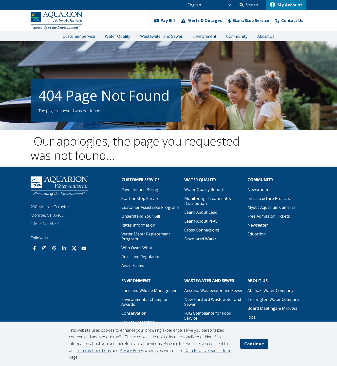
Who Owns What (136, 247)
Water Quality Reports (204, 189)
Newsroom (257, 189)
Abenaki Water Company (270, 290)
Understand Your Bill (140, 216)
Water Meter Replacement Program (145, 236)
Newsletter (257, 225)
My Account (289, 5)
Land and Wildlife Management (150, 290)
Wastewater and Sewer (161, 36)
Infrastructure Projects (268, 198)
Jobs (251, 317)
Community (236, 36)
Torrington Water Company (273, 299)
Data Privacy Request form (207, 350)
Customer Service (79, 36)
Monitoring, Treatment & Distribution (207, 201)
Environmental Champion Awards (144, 302)
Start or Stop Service (140, 198)
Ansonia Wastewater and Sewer (213, 290)
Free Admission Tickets (268, 216)
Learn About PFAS (201, 221)
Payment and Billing (139, 189)
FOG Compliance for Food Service (207, 316)
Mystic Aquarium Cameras (271, 207)
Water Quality (117, 36)
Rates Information (138, 225)
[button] (249, 5)
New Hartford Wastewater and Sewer (212, 302)
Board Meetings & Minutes (272, 308)
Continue (254, 344)
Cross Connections (201, 230)
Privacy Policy (131, 350)
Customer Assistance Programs (150, 207)
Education (256, 233)
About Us (266, 36)
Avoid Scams (132, 265)
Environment (204, 36)
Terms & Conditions (93, 350)
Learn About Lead (200, 212)
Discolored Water (200, 238)
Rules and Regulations (142, 256)
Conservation (133, 313)
